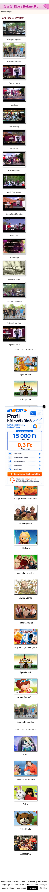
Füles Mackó (25, 829)
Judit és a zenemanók (25, 779)
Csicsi (25, 804)
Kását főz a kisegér (14, 192)
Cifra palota (25, 399)
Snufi (25, 755)
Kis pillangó (14, 149)
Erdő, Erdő (14, 236)
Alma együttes (25, 523)
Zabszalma (25, 854)
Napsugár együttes (25, 697)
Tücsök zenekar (25, 623)
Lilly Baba (25, 548)
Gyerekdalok (25, 374)
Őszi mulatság (14, 127)
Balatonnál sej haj (14, 279)
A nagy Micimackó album (25, 499)
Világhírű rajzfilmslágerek (25, 647)
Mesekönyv (6, 12)
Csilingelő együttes (14, 40)
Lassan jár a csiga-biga (14, 301)
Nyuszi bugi (14, 105)
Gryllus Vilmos (25, 598)
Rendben (32, 888)
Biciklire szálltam (14, 170)
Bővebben (43, 888)
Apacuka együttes (25, 573)
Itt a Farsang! (14, 258)
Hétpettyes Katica (14, 83)
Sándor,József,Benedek (14, 214)
